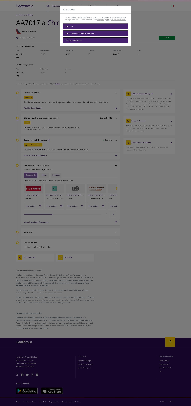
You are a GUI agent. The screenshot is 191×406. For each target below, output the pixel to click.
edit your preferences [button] (118, 20)
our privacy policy (103, 20)
